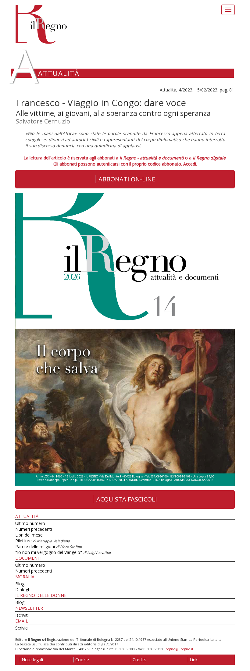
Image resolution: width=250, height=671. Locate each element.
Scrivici (21, 628)
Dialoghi (23, 589)
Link (194, 659)
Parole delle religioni (48, 546)
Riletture (42, 541)
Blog (19, 584)
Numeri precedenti (33, 529)
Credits (139, 659)
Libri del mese (29, 535)
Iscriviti (22, 615)
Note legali (32, 659)
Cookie (82, 659)
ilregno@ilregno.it (178, 649)
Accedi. (190, 164)
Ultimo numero (30, 523)
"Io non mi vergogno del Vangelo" (63, 552)
